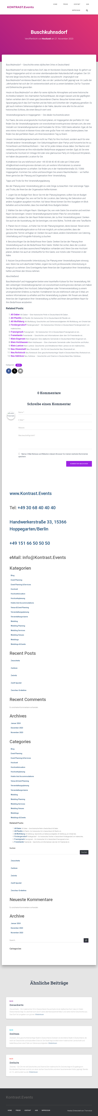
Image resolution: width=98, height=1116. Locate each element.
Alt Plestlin (16, 318)
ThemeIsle (88, 1111)
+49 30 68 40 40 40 (37, 507)
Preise (65, 4)
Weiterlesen (39, 1014)
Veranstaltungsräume (19, 617)
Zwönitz (14, 675)
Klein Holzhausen (19, 342)
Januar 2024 (16, 723)
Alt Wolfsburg (17, 321)
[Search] (86, 940)
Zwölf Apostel (16, 683)
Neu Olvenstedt (18, 349)
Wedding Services (18, 630)
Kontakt (77, 4)
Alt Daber (15, 314)
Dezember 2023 (17, 728)
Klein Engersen (18, 338)
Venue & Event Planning (20, 607)
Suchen (12, 848)
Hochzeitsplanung (18, 598)
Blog (18, 365)
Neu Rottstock (18, 352)
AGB (87, 4)
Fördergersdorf (18, 325)
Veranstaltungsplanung (20, 612)
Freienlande (16, 335)
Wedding (14, 621)
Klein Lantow (17, 345)
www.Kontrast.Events (31, 493)
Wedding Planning (18, 626)
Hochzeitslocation (18, 594)
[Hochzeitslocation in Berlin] (20, 7)
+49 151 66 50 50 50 (30, 543)
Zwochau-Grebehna (18, 690)
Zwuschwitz (15, 661)
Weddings (15, 640)
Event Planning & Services (21, 585)
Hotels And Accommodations (22, 603)
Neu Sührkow (17, 356)
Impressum (76, 10)
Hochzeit (14, 589)
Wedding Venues (17, 635)
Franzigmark (17, 332)
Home (55, 4)
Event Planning (16, 580)
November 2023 (17, 732)
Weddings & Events (18, 644)
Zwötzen (14, 668)
